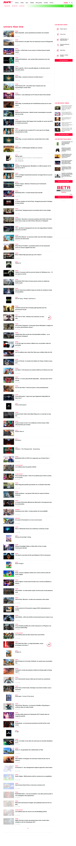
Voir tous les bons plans (63, 181)
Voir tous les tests (63, 60)
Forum (51, 2)
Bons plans (39, 2)
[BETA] (7, 2)
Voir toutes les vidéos (64, 134)
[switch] (72, 2)
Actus (17, 2)
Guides (46, 2)
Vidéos (32, 2)
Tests (22, 2)
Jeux (27, 2)
